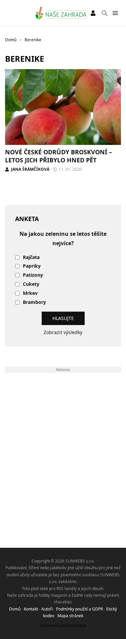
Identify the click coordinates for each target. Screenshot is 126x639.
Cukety (31, 284)
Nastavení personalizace (63, 625)
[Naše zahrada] (61, 13)
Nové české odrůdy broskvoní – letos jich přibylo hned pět (58, 156)
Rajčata (31, 257)
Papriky (32, 266)
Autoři (47, 609)
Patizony (33, 275)
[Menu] (115, 13)
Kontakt (31, 609)
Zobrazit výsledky (63, 332)
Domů (14, 609)
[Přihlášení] (93, 13)
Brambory (34, 302)
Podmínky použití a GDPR (79, 609)
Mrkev (30, 293)
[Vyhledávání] (104, 13)
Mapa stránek (70, 616)
